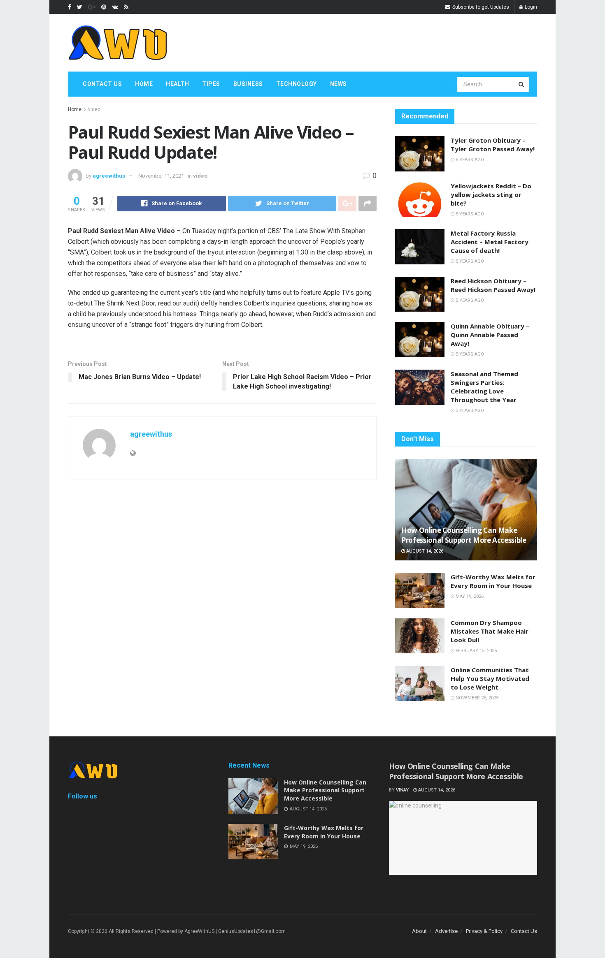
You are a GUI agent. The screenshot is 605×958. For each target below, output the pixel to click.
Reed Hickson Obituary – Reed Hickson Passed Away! (493, 285)
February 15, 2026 (475, 650)
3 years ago (469, 410)
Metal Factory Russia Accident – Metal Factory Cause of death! (489, 242)
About (419, 931)
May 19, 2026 (469, 596)
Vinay (402, 790)
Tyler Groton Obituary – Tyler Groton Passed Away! (493, 144)
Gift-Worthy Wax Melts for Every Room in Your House (493, 581)
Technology (296, 84)
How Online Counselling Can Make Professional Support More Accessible (463, 535)
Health (177, 84)
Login (530, 7)
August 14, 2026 (424, 551)
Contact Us (102, 84)
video (94, 109)
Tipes (211, 84)
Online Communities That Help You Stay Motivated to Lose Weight (490, 678)
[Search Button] (521, 84)
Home (144, 84)
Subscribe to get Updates (480, 7)
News (338, 84)
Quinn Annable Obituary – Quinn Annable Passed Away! (490, 334)
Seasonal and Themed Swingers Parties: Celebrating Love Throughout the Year (484, 387)
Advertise (446, 931)
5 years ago (469, 159)
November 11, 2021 (161, 176)
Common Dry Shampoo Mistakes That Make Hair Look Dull (489, 631)
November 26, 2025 (476, 698)
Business (248, 84)
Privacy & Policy (484, 931)
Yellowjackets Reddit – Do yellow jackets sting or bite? (491, 194)
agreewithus (109, 176)
